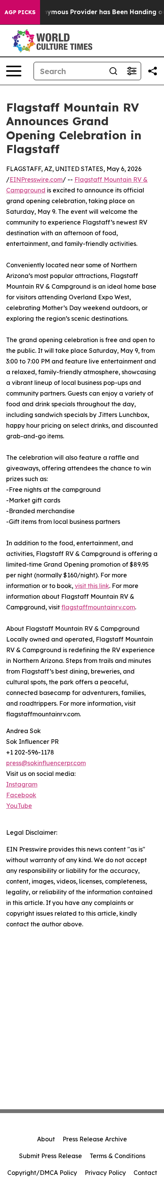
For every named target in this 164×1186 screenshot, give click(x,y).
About (46, 1139)
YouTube (19, 806)
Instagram (21, 784)
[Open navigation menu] (13, 71)
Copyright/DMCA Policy (42, 1172)
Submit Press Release (50, 1156)
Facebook (21, 795)
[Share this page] (152, 71)
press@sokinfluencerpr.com (46, 763)
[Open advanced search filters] (131, 71)
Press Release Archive (95, 1139)
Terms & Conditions (117, 1156)
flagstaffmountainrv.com (98, 607)
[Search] (113, 71)
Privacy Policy (105, 1172)
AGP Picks (20, 12)
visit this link (92, 586)
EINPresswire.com (36, 179)
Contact (145, 1172)
